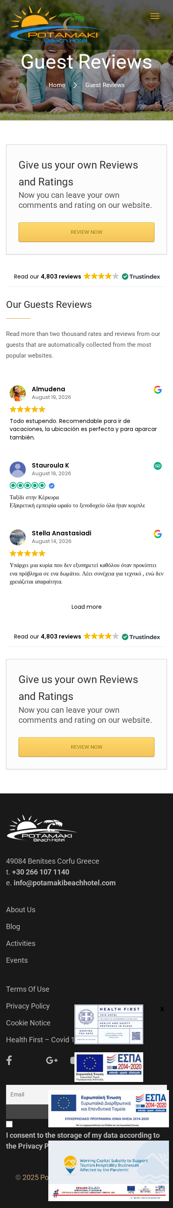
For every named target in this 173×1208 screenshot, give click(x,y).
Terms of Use (27, 989)
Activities (20, 943)
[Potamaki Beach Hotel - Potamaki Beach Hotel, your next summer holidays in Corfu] (56, 25)
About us (20, 909)
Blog (13, 926)
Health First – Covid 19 (42, 1039)
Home (57, 85)
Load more (87, 607)
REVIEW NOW (87, 232)
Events (17, 960)
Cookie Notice (28, 1023)
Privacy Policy (28, 1006)
